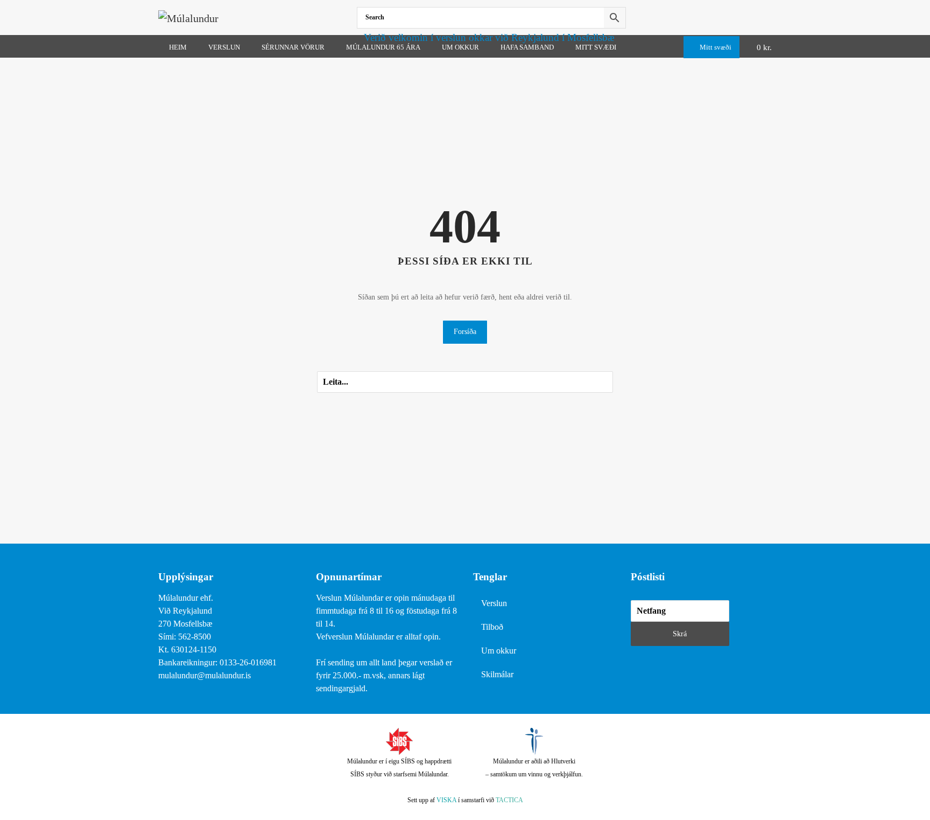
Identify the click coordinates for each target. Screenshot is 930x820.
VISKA (446, 800)
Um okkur (498, 650)
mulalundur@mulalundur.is (204, 675)
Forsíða (465, 332)
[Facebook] (769, 17)
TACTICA (509, 800)
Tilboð (492, 626)
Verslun (494, 603)
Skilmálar (497, 674)
